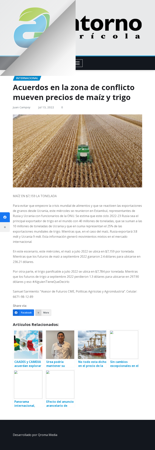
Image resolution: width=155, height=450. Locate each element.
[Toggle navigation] (77, 63)
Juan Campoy (21, 107)
